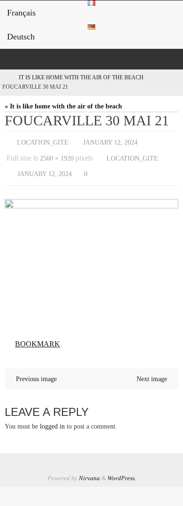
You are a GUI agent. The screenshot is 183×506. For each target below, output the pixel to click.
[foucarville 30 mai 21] (91, 258)
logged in (52, 418)
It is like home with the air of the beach (81, 78)
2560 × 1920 (57, 155)
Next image (152, 371)
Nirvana (89, 469)
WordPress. (121, 469)
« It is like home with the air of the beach (63, 106)
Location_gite (43, 141)
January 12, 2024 (110, 141)
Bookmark (37, 337)
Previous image (36, 371)
